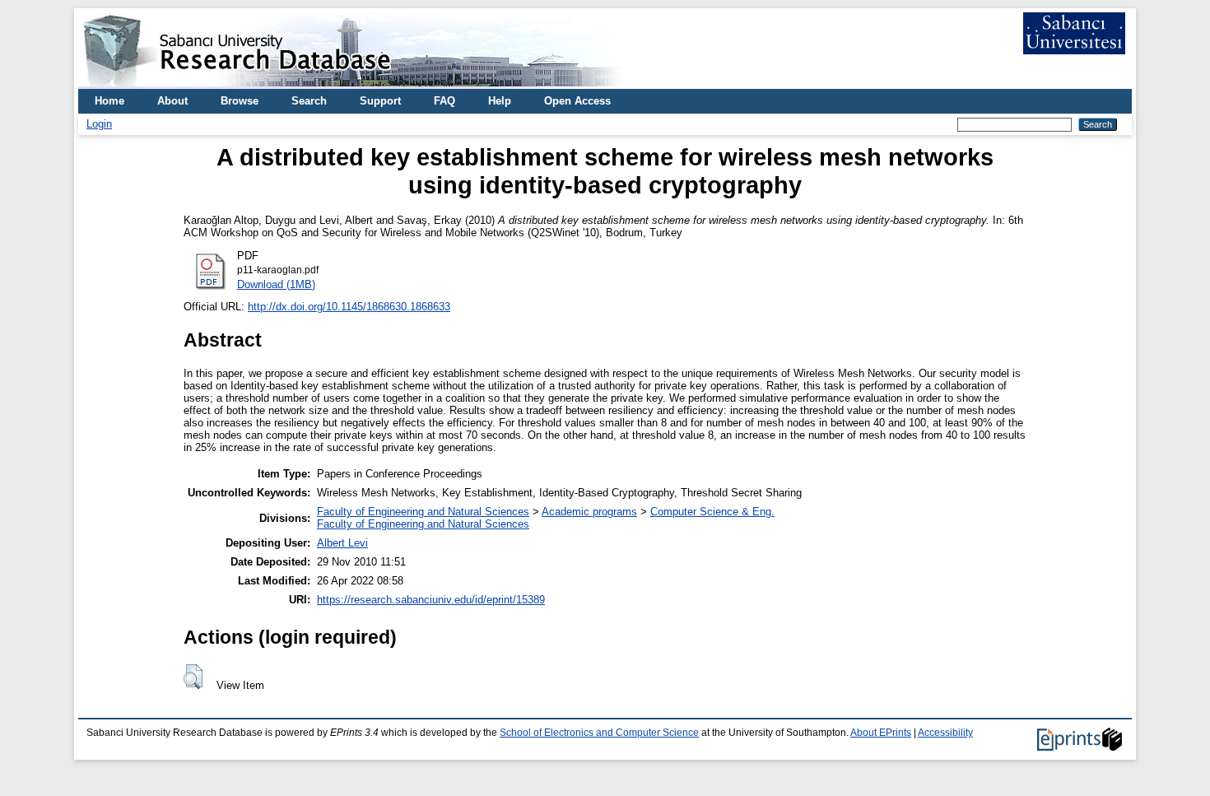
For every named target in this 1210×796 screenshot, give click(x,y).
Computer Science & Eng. (712, 511)
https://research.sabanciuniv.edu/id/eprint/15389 (431, 600)
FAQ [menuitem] (444, 101)
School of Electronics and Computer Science (599, 733)
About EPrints (880, 733)
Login (99, 124)
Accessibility (945, 733)
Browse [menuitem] (239, 101)
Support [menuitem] (380, 101)
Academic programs (589, 511)
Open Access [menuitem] (577, 101)
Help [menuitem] (499, 101)
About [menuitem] (172, 101)
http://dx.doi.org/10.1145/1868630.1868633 (349, 306)
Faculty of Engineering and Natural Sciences (423, 511)
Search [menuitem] (309, 101)
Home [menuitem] (109, 101)
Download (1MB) (276, 284)
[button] (193, 676)
